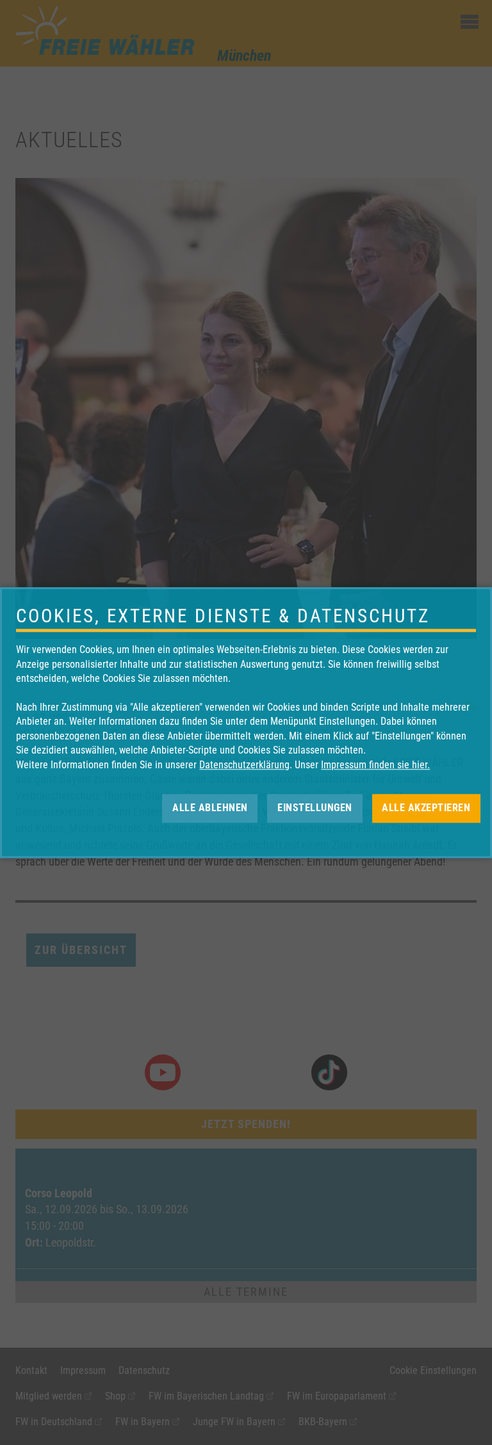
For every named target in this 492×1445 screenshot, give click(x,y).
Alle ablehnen (210, 808)
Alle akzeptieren (426, 808)
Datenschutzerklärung (244, 765)
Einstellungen (314, 808)
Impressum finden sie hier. (375, 765)
